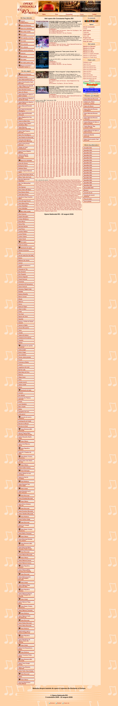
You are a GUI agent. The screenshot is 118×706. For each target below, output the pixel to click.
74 (63, 105)
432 (62, 134)
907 (48, 172)
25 (48, 103)
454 (79, 135)
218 (45, 117)
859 (48, 168)
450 (68, 135)
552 (39, 144)
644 (74, 150)
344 (39, 127)
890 (45, 171)
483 (71, 137)
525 (54, 141)
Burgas (40, 185)
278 (79, 121)
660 (74, 152)
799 (59, 163)
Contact (94, 14)
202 (45, 115)
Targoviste (56, 207)
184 (39, 114)
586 (45, 146)
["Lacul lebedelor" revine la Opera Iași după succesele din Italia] (42, 93)
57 (72, 104)
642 (68, 150)
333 (54, 126)
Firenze (73, 189)
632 (39, 150)
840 (39, 167)
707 (71, 155)
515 (71, 140)
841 (42, 167)
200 (39, 115)
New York (55, 198)
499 (71, 139)
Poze (56, 14)
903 (37, 172)
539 (48, 143)
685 (54, 154)
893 (54, 171)
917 (76, 172)
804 (74, 163)
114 (67, 108)
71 (57, 105)
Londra (73, 194)
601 (42, 148)
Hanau (54, 191)
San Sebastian (48, 203)
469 (76, 136)
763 (48, 161)
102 (80, 106)
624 (62, 149)
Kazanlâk (38, 194)
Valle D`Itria (38, 209)
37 (75, 103)
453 (76, 135)
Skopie (76, 204)
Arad (59, 180)
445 (54, 135)
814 (56, 164)
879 (59, 170)
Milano (60, 196)
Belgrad (74, 181)
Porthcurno (67, 200)
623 (59, 149)
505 (42, 140)
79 (75, 105)
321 (65, 124)
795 (48, 163)
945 (65, 175)
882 (68, 170)
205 (54, 115)
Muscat (47, 198)
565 (76, 144)
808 (39, 164)
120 (39, 109)
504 (39, 140)
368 (62, 128)
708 (74, 155)
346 (45, 127)
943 (59, 175)
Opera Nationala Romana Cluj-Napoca (90, 109)
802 (68, 163)
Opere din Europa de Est (89, 66)
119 (37, 109)
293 (76, 122)
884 (74, 170)
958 (56, 176)
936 (39, 175)
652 (51, 152)
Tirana (42, 208)
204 (51, 115)
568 (39, 145)
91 (54, 106)
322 (68, 124)
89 (50, 106)
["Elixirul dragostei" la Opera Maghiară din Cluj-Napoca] (42, 78)
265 (42, 121)
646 (79, 150)
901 (76, 171)
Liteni (69, 194)
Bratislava (41, 184)
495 (59, 139)
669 (54, 153)
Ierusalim (51, 193)
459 (48, 136)
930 (68, 173)
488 (39, 139)
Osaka (37, 199)
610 (68, 148)
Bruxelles (61, 184)
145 (65, 110)
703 (59, 155)
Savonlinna (41, 204)
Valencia (78, 208)
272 (62, 121)
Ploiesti (58, 200)
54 (66, 104)
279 (37, 122)
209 (65, 115)
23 (43, 103)
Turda (64, 208)
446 (56, 135)
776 (39, 162)
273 (65, 121)
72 (59, 105)
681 (42, 154)
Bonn (65, 182)
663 (37, 153)
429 (54, 134)
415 (59, 132)
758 (79, 159)
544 (62, 143)
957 (54, 176)
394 (45, 131)
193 (65, 114)
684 (51, 154)
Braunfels (47, 184)
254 (58, 119)
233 (42, 118)
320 (62, 124)
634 (45, 150)
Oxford (51, 199)
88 (48, 106)
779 (48, 162)
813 (54, 164)
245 (76, 118)
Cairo (63, 185)
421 (76, 132)
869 (76, 168)
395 (48, 131)
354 (68, 127)
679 (37, 154)
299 (48, 123)
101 (78, 106)
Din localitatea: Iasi (54, 45)
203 (48, 115)
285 (54, 122)
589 (54, 146)
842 (45, 167)
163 (71, 112)
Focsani (77, 189)
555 (48, 144)
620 (51, 149)
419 (71, 132)
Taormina (51, 207)
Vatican (51, 209)
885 (76, 170)
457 (42, 136)
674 (68, 153)
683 (48, 154)
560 (62, 144)
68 (50, 105)
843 (48, 167)
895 (59, 171)
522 (45, 141)
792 (39, 163)
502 (79, 139)
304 (62, 123)
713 (42, 157)
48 (52, 104)
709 (76, 155)
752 (62, 159)
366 (56, 128)
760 (39, 161)
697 (42, 155)
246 (79, 118)
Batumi (58, 181)
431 (59, 134)
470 (79, 136)
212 (73, 115)
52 (61, 104)
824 (39, 166)
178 (68, 113)
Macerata (62, 195)
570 (45, 145)
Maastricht (57, 195)
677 (76, 153)
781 (54, 162)
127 (59, 109)
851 (71, 167)
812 (51, 164)
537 (42, 143)
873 (42, 170)
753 (65, 159)
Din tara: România (67, 33)
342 (79, 126)
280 (39, 122)
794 (45, 163)
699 (48, 155)
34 (68, 103)
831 (59, 166)
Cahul (60, 185)
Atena (65, 180)
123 (48, 109)
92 (57, 106)
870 (79, 168)
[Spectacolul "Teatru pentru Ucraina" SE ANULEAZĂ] (42, 68)
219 (48, 117)
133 (76, 109)
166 (79, 112)
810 (45, 164)
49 (54, 104)
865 (65, 168)
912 (62, 172)
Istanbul (61, 193)
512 (62, 140)
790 (79, 162)
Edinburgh (48, 189)
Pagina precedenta (40, 177)
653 (54, 152)
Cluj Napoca (56, 186)
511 (59, 140)
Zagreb (52, 211)
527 (59, 141)
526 (56, 141)
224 (62, 117)
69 (52, 105)
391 (37, 131)
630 (79, 149)
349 (54, 127)
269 (54, 121)
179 (71, 113)
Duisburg (79, 187)
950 (79, 175)
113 (65, 108)
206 (56, 115)
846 (56, 167)
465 (65, 136)
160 (62, 112)
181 (76, 113)
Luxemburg (45, 195)
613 (76, 148)
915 (71, 172)
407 (37, 132)
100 (75, 106)
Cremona (52, 187)
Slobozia (38, 205)
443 (48, 135)
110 (56, 108)
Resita (59, 202)
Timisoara (38, 208)
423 (37, 134)
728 (39, 158)
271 (59, 121)
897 (65, 171)
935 (37, 175)
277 (76, 121)
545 (65, 143)
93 (59, 106)
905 (42, 172)
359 (37, 128)
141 (54, 110)
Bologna (61, 182)
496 (62, 139)
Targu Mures (67, 207)
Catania (37, 186)
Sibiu (55, 204)
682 (45, 154)
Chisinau (46, 186)
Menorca (56, 196)
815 (59, 164)
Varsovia (47, 209)
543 (59, 143)
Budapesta (75, 184)
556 (51, 144)
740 (74, 158)
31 (61, 103)
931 (71, 173)
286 (56, 122)
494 (56, 139)
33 (66, 103)
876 (51, 170)
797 (54, 163)
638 (56, 150)
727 (37, 158)
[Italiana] (89, 21)
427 (48, 134)
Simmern (68, 204)
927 (59, 173)
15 (72, 101)
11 (63, 101)
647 (37, 152)
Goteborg (75, 190)
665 (42, 153)
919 (37, 173)
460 (51, 136)
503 (37, 140)
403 (71, 131)
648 (39, 152)
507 (48, 140)
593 (65, 146)
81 (79, 105)
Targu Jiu (61, 207)
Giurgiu (59, 190)
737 (65, 158)
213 (76, 115)
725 (76, 157)
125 (54, 109)
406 (79, 131)
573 (54, 145)
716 (51, 157)
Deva (59, 187)
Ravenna (50, 202)
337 (65, 126)
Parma (65, 199)
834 (68, 166)
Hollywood (38, 193)
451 (71, 135)
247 (37, 119)
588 (51, 146)
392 (39, 131)
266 (45, 121)
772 (74, 161)
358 (79, 127)
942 (56, 175)
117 (76, 108)
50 (57, 104)
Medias (46, 196)
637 (54, 150)
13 (68, 101)
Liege (59, 194)
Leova (56, 194)
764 (51, 161)
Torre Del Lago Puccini (57, 208)
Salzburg (42, 203)
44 (43, 104)
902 (79, 171)
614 (79, 148)
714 (45, 157)
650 (45, 152)
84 (39, 106)
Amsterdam (54, 180)
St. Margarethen (61, 205)
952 (39, 176)
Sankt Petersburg (56, 203)
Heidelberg (73, 191)
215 (37, 117)
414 (56, 132)
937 (42, 175)
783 (59, 162)
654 (56, 152)
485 (76, 137)
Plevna (54, 200)
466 (68, 136)
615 (37, 149)
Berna (50, 182)
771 (71, 161)
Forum (82, 14)
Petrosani (74, 199)
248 (39, 119)
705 (65, 155)
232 (39, 118)
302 (56, 123)
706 (68, 155)
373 (76, 128)
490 (45, 139)
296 (39, 123)
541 (54, 143)
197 (76, 114)
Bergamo (38, 182)
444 (51, 135)
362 (45, 128)
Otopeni (44, 199)
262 (81, 119)
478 (56, 137)
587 (48, 146)
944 (62, 175)
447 (59, 135)
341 (76, 126)
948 (74, 175)
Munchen (42, 198)
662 (79, 152)
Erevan (62, 189)
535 (37, 143)
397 (54, 131)
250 (45, 119)
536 (39, 143)
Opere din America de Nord (90, 76)
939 (48, 175)
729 (42, 158)
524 (51, 141)
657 (65, 152)
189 (54, 114)
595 (71, 146)
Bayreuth (62, 181)
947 (71, 175)
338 (68, 126)
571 (48, 145)
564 (74, 144)
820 (73, 164)
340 (74, 126)
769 (65, 161)
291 (71, 122)
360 (39, 128)
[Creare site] (94, 93)
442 (45, 135)
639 (59, 150)
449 (65, 135)
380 (51, 130)
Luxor (50, 195)
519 (37, 141)
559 (59, 144)
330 (45, 126)
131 (71, 109)
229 (76, 117)
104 (39, 108)
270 (56, 121)
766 (56, 161)
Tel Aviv (76, 207)
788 (74, 162)
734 (56, 158)
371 (71, 128)
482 (68, 137)
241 (65, 118)
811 (48, 164)
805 (76, 163)
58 (75, 104)
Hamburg (50, 191)
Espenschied (67, 189)
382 (56, 130)
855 (37, 168)
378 (45, 130)
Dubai (74, 187)
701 (54, 155)
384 (62, 130)
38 (77, 103)
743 (37, 159)
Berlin (46, 182)
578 (68, 145)
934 (79, 173)
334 (56, 126)
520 (39, 141)
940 (51, 175)
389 (76, 130)
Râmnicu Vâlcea (40, 202)
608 (62, 148)
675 (71, 153)
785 (65, 162)
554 (45, 144)
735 (59, 158)
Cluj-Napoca (62, 186)
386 (68, 130)
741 (76, 158)
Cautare (85, 28)
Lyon (53, 195)
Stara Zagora (68, 205)
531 (71, 141)
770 (68, 161)
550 (79, 143)
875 (48, 170)
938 (45, 175)
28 (54, 103)
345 (42, 127)
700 (51, 155)
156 (51, 112)
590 (56, 146)
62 (36, 105)
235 (48, 118)
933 (76, 173)
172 (51, 113)
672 (62, 153)
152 (39, 112)
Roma (67, 202)
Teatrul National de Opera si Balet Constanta (91, 122)
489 (42, 139)
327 (37, 126)
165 (76, 112)
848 (62, 167)
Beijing (66, 181)
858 (45, 168)
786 (68, 162)
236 (51, 118)
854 (79, 167)
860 (51, 168)
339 (71, 126)
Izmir (64, 193)
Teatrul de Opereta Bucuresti (89, 135)
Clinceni (51, 186)
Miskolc (64, 196)
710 (79, 155)
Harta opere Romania (88, 39)
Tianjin (79, 207)
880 (62, 170)
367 (59, 128)
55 (68, 104)
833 (65, 166)
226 (68, 117)
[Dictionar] (88, 93)
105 (42, 108)
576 (62, 145)
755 (71, 159)
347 (48, 127)
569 (42, 145)
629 (76, 149)
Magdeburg (71, 195)
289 (65, 122)
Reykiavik (63, 202)
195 (71, 114)
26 (50, 103)
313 (42, 124)
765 (54, 161)
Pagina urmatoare (49, 177)
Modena (69, 196)
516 (73, 140)
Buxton (53, 185)
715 (48, 157)
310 (79, 123)
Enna (58, 189)
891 (48, 171)
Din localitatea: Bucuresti (55, 33)
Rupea (71, 202)
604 (51, 148)
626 (68, 149)
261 (78, 119)
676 (74, 153)
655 (59, 152)
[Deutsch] (91, 21)
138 (45, 110)
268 (51, 121)
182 (79, 113)
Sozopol (55, 205)
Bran (79, 182)
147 (71, 110)
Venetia (62, 209)
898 (68, 171)
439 (37, 135)
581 (76, 145)
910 (56, 172)
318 (56, 124)
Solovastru (45, 205)
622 (56, 149)
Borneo (68, 182)
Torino (45, 208)
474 (45, 137)
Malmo (76, 195)
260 (75, 119)
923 (48, 173)
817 (65, 164)
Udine (68, 208)
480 (62, 137)
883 (71, 170)
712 (39, 157)
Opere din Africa (87, 71)
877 (54, 170)
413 (54, 132)
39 (79, 103)
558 (56, 144)
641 (65, 150)
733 (54, 158)
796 (51, 163)
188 (51, 114)
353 (65, 127)
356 (74, 127)
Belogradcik (79, 181)
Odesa (68, 198)
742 (79, 158)
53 (63, 104)
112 (62, 108)
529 (65, 141)
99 (72, 106)
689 (65, 154)
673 (65, 153)
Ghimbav (54, 190)
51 (59, 104)
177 (65, 113)
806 (79, 163)
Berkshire (42, 182)
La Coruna (51, 194)
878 (56, 170)
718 (56, 157)
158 (56, 112)
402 (68, 131)
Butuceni (49, 185)
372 (74, 128)
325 (76, 124)
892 (51, 171)
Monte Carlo (74, 196)
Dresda (71, 187)
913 (65, 172)
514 (68, 140)
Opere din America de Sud (89, 78)
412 (51, 132)
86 (43, 106)
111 (59, 108)
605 (54, 148)
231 (37, 118)
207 (59, 115)
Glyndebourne (69, 190)
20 (36, 103)
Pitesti (50, 200)
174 (56, 113)
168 (39, 113)
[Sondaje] (91, 86)
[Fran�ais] (94, 21)
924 (51, 173)
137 (42, 110)
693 (76, 154)
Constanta (74, 186)
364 (51, 128)
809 (42, 164)
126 (56, 109)
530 (68, 141)
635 (48, 150)
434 (68, 134)
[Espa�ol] (97, 21)
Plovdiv (62, 200)
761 (42, 161)
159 (59, 112)
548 (74, 143)
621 (54, 149)
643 (71, 150)
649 (42, 152)
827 (48, 166)
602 (45, 148)
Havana (62, 191)
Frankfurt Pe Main (40, 190)
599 (37, 148)
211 (71, 115)
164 (74, 112)
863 (59, 168)
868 (74, 168)
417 (65, 132)
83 (36, 106)
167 (37, 113)
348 (51, 127)
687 (59, 154)
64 (41, 105)
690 (68, 154)
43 (41, 104)
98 (70, 106)
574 (56, 145)
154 (45, 112)
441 (42, 135)
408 (39, 132)
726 (79, 157)
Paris (62, 199)
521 (42, 141)
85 (41, 106)
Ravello (46, 202)
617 (42, 149)
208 (62, 115)
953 (42, 176)
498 (68, 139)
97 (68, 106)
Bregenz (52, 184)
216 (39, 117)
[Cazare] (97, 81)
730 (45, 158)
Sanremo (63, 203)
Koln (44, 194)
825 (42, 166)
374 (79, 128)
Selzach (46, 204)
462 (56, 136)
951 (37, 176)
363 (48, 128)
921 (42, 173)
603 (48, 148)
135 (37, 110)
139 (48, 110)
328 (39, 126)
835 (71, 166)
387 (71, 130)
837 (76, 166)
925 (54, 173)
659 (71, 152)
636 (51, 150)
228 (74, 117)
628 (74, 149)
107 (48, 108)
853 (76, 167)
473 (42, 137)
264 (39, 121)
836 (74, 166)
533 (76, 141)
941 (54, 175)
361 (42, 128)
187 (48, 114)
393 (42, 131)
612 (73, 148)
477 (54, 137)
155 (48, 112)
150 (79, 110)
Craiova (48, 187)
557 (54, 144)
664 (39, 153)
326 (79, 124)
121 (42, 109)
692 (74, 154)
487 (37, 139)
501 (76, 139)
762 (45, 161)
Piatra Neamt (45, 200)
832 (62, 166)
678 (79, 153)
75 (66, 105)
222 (56, 117)
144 (62, 110)
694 (79, 154)
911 (59, 172)
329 (42, 126)
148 (74, 110)
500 (74, 139)
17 (77, 101)
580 (74, 145)
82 (81, 105)
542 (56, 143)
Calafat (67, 185)
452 (74, 135)
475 (48, 137)
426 (45, 134)
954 (45, 176)
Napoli (50, 198)
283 (48, 122)
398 (56, 131)
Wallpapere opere (87, 62)
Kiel (41, 194)
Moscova (79, 196)
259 (72, 119)
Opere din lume (87, 64)
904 (39, 172)
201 (42, 115)
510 (56, 140)
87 (45, 106)
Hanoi (58, 191)
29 (57, 103)
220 (51, 117)
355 (71, 127)
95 (63, 106)
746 (45, 159)
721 (65, 157)
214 (79, 115)
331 (48, 126)
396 (51, 131)
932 (74, 173)
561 (65, 144)
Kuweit (47, 194)
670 (56, 153)
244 (74, 118)
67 (48, 105)
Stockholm (75, 205)
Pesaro (69, 199)
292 (74, 122)
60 (79, 104)
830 (56, 166)
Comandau (68, 186)
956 (51, 176)
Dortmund (66, 187)
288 (62, 122)
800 (62, 163)
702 (56, 155)
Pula (79, 200)
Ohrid (71, 198)
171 (48, 113)
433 (65, 134)
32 (63, 103)
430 (56, 134)
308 (74, 123)
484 (74, 137)
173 (54, 113)
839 (37, 167)
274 (68, 121)
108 (51, 108)
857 (42, 168)
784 (62, 162)
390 (79, 130)
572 (51, 145)
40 (81, 103)
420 (73, 132)
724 (73, 157)
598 (79, 146)
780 (51, 162)
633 (42, 150)
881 (65, 170)
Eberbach (43, 189)
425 (42, 134)
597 (76, 146)
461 (54, 136)
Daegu (56, 187)
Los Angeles (78, 194)
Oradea (75, 198)
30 (59, 103)
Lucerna (37, 195)
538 (45, 143)
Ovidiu (47, 199)
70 (54, 105)
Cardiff (79, 185)
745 (42, 159)
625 (65, 149)
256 (64, 119)
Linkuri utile (86, 36)
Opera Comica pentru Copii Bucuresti (91, 140)
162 (68, 112)
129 (65, 109)
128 (62, 109)
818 (68, 164)
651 (48, 152)
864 (62, 168)
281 (42, 122)
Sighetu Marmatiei (61, 204)
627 (71, 149)
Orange (79, 198)
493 (54, 139)
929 (65, 173)
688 (62, 154)
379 (48, 130)
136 (39, 110)
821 (76, 164)
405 (76, 131)
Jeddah (68, 193)
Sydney (42, 207)
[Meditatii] (88, 81)
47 (50, 104)
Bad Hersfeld (74, 180)
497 (65, 139)
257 (66, 119)
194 (68, 114)
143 (59, 110)
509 (54, 140)
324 (73, 124)
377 (42, 130)
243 (71, 118)
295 (37, 123)
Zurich (55, 211)
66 (45, 105)
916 (73, 172)
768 (62, 161)
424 (39, 134)
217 (42, 117)
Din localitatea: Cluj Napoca (56, 83)
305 (65, 123)
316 (51, 124)
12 (66, 101)
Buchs (65, 184)
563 (71, 144)
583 (37, 146)
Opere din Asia (87, 73)
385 (65, 130)
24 (45, 103)
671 (59, 153)
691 (71, 154)
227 (71, 117)
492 (51, 139)
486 (79, 137)
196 (74, 114)
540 (51, 143)
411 (48, 132)
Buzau (57, 185)
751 (59, 159)
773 (76, 161)
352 (62, 127)
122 (45, 109)
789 (76, 162)
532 (74, 141)
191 (59, 114)
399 (59, 131)
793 (42, 163)
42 (39, 104)
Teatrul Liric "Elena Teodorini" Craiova (89, 102)
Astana (62, 180)
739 (71, 158)
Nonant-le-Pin (63, 198)
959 (59, 176)
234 (45, 118)
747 (48, 159)
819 (71, 164)
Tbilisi (71, 207)
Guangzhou (45, 191)
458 (45, 136)
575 (59, 145)
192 (62, 114)
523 (48, 141)
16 (74, 101)
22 (41, 103)
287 (59, 122)
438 (79, 134)
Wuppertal (47, 211)
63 (39, 105)
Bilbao (53, 182)
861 (54, 168)
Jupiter (72, 193)
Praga (71, 200)
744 (39, 159)
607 (59, 148)
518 (79, 140)
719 (59, 157)
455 (37, 136)
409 (42, 132)
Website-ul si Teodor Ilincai (90, 57)
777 (42, 162)
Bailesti (40, 181)
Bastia (54, 181)
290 (68, 122)
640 (62, 150)
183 (37, 114)
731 (48, 158)
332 (51, 126)
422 (79, 132)
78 (72, 105)
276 (74, 121)
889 (42, 171)
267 (48, 121)
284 (51, 122)
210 (68, 115)
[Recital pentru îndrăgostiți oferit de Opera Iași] (42, 48)
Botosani (72, 182)
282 (45, 122)
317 (54, 124)
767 (59, 161)
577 (65, 145)
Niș (58, 198)
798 (56, 163)
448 (62, 135)
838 (79, 166)
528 (62, 141)
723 (71, 157)
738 (68, 158)
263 (37, 121)
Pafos (54, 199)
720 (62, 157)
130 (68, 109)
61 (81, 104)
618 (45, 149)
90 (52, 106)
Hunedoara (43, 193)
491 (48, 139)
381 (54, 130)
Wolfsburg (38, 211)
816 (62, 164)
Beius (70, 181)
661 (76, 152)
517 (76, 140)
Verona (66, 209)
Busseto (44, 185)
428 (51, 134)
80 (77, 105)
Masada (37, 196)
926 (56, 173)
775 (37, 162)
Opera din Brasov (88, 106)
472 (39, 137)
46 (48, 104)
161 (65, 112)
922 (45, 173)
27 (52, 103)
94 (61, 106)
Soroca (50, 205)
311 (37, 124)
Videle (70, 209)
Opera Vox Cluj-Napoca (73, 30)
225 (65, 117)
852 (74, 167)
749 (54, 159)
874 (45, 170)
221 (54, 117)
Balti (43, 181)
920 (39, 173)
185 (42, 114)
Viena (76, 209)
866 (68, 168)
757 (76, 159)
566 (79, 144)
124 (51, 109)
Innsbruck (56, 193)
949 (76, 175)
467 (71, 136)
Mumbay (38, 198)
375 (37, 130)
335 (59, 126)
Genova (50, 190)
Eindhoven (54, 189)
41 (36, 104)
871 (37, 170)
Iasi (47, 193)
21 (39, 103)
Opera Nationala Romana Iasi (90, 114)
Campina (71, 185)
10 (61, 101)
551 (37, 144)
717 (54, 157)
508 (51, 140)
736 (62, 158)
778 (45, 162)
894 (56, 171)
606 (56, 148)
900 (74, 171)
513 (65, 140)
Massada (42, 196)
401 (65, 131)
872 (39, 170)
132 (73, 109)
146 (68, 110)
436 (74, 134)
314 (45, 124)
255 (61, 119)
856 (39, 168)
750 (56, 159)
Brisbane (56, 184)
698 (45, 155)
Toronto (49, 208)
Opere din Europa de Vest (89, 67)
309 (76, 123)
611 (71, 148)
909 (54, 172)
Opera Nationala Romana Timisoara (90, 118)
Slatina (79, 204)
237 (54, 118)
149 (76, 110)
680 (39, 154)
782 (56, 162)
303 (59, 123)
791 (37, 163)
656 (62, 152)
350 (56, 127)
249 (42, 119)
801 (65, 163)
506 (45, 140)
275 (71, 121)
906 (45, 172)
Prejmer (75, 200)
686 (56, 154)
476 (51, 137)
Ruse (74, 202)
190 (56, 114)
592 (62, 146)
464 (62, 136)
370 (68, 128)
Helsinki (78, 191)
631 (37, 150)
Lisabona (65, 194)
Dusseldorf (38, 189)
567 (37, 145)
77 (70, 105)
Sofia (41, 205)
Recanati (55, 202)
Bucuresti (70, 184)
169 (42, 113)
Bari (51, 181)
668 (51, 153)
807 (37, 164)
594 (68, 146)
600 (39, 148)
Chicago (42, 186)
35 (70, 103)
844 (51, 167)
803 (71, 163)
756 (74, 159)
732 (51, 158)
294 (79, 122)
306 (68, 123)
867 (71, 168)
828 (51, 166)
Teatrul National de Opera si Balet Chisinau (91, 131)
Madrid (67, 195)
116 (73, 108)
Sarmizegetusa (74, 203)
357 (76, 127)
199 (37, 115)
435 (71, 134)
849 (65, 167)
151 (37, 112)
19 (81, 101)
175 (59, 113)
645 (76, 150)
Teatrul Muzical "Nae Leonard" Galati (89, 127)
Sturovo (80, 205)
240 (62, 118)
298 (45, 123)
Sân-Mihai (78, 202)
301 (54, 123)
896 (62, 171)
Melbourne (51, 196)
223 (59, 117)
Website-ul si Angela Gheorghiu (91, 53)
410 (45, 132)
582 (79, 145)
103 (37, 108)
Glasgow (63, 190)
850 (68, 167)
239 (59, 118)
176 (62, 113)
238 (56, 118)
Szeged (46, 207)
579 (71, 145)
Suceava (38, 207)
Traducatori (86, 32)
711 (37, 157)
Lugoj (41, 195)
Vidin (73, 209)
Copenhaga (38, 187)
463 (59, 136)
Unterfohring (73, 208)
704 (62, 155)
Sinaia (72, 204)
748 (51, 159)
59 (77, 104)
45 (45, 104)
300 (51, 123)
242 (68, 118)
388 (74, 130)
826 (45, 166)
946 (68, 175)
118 (78, 108)
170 (45, 113)
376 (39, 130)
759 (37, 161)
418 (68, 132)
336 (62, 126)
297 (42, 123)
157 (54, 112)
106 (45, 108)
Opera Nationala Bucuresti (91, 98)
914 (68, 172)
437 (76, 134)
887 (37, 171)
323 (71, 124)
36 (72, 103)
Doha (62, 187)
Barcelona (47, 181)
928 (62, 173)
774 (79, 161)
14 (70, 101)
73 (61, 105)
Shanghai (51, 204)
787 (71, 162)
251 (48, 119)
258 (69, 119)
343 (37, 127)
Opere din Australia (88, 75)
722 (68, 157)
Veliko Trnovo (57, 209)
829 (54, 166)
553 (42, 144)
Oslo (40, 199)
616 (39, 149)
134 (79, 109)
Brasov (37, 184)
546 (68, 143)
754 (68, 159)
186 (45, 114)
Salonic (37, 203)
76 (68, 105)
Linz (62, 194)
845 (54, 167)
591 (59, 146)
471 (37, 137)
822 (79, 164)
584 (39, 146)
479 (59, 137)
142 (56, 110)
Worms (42, 211)
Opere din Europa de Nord (89, 69)
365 (54, 128)
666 (45, 153)
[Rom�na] (86, 21)
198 (79, 114)
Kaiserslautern (77, 193)
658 (68, 152)
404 (74, 131)
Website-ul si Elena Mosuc (90, 55)
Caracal (76, 185)
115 (70, 108)
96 (66, 106)
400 (62, 131)
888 (39, 171)
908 (51, 172)
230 (79, 117)
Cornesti (43, 187)
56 (70, 104)
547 (71, 143)
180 (74, 113)
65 (43, 105)
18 (79, 101)
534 (79, 141)
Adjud (50, 180)
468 (74, 136)
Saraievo (68, 203)
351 (59, 127)
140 (51, 110)
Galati (46, 190)
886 (79, 170)
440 (39, 135)
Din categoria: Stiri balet (55, 63)
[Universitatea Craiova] (91, 92)
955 (48, 176)
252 (51, 119)
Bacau (69, 180)
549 (76, 143)
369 (65, 128)
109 (54, 108)
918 (79, 172)
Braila (76, 182)
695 (37, 155)
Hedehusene (67, 191)
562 (68, 144)
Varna (43, 209)
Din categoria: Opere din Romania (57, 30)
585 (42, 146)
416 (62, 132)
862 (56, 168)
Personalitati (69, 14)
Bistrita (57, 182)
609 (65, 148)
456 (39, 136)
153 (42, 112)
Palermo (59, 199)
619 (48, 149)
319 (59, 124)
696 (39, 155)
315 (48, 124)
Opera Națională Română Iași (74, 44)
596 (74, 146)
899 (71, 171)
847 (59, 167)
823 (37, 166)
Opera (44, 14)
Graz (40, 191)
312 (39, 124)
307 (71, 123)
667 (48, 153)
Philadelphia (39, 200)
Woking (80, 209)
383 (59, 130)
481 (65, 137)
